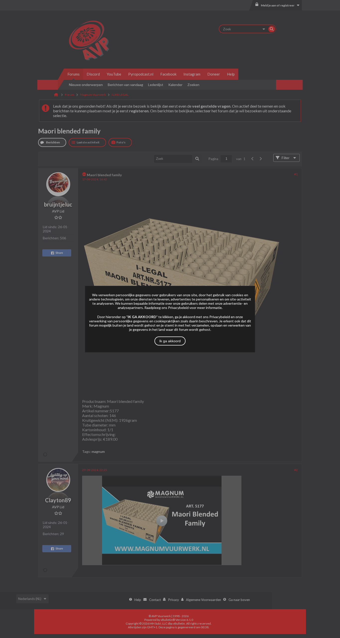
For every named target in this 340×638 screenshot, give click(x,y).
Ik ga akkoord (170, 341)
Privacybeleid (178, 307)
